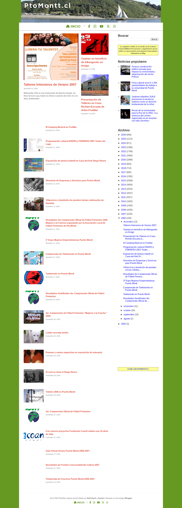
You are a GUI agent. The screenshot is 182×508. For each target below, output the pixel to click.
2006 (123, 218)
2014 (123, 185)
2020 (123, 160)
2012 (123, 193)
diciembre (129, 222)
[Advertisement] (138, 346)
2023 (123, 147)
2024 (123, 143)
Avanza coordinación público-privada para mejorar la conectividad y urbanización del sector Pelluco (143, 71)
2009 (123, 205)
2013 (123, 189)
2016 (123, 176)
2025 (123, 139)
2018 (123, 168)
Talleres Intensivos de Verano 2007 (139, 225)
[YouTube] (101, 26)
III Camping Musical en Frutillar (138, 243)
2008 (123, 210)
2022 (123, 151)
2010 (123, 201)
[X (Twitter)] (108, 26)
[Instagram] (95, 26)
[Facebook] (89, 26)
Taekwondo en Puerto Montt (136, 294)
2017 (123, 172)
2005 (123, 324)
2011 (123, 197)
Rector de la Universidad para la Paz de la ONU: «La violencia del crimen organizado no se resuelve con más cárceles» (145, 115)
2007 (123, 214)
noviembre (129, 306)
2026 (123, 135)
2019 (123, 164)
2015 (123, 180)
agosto (127, 319)
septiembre (129, 314)
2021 (123, 155)
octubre (127, 310)
